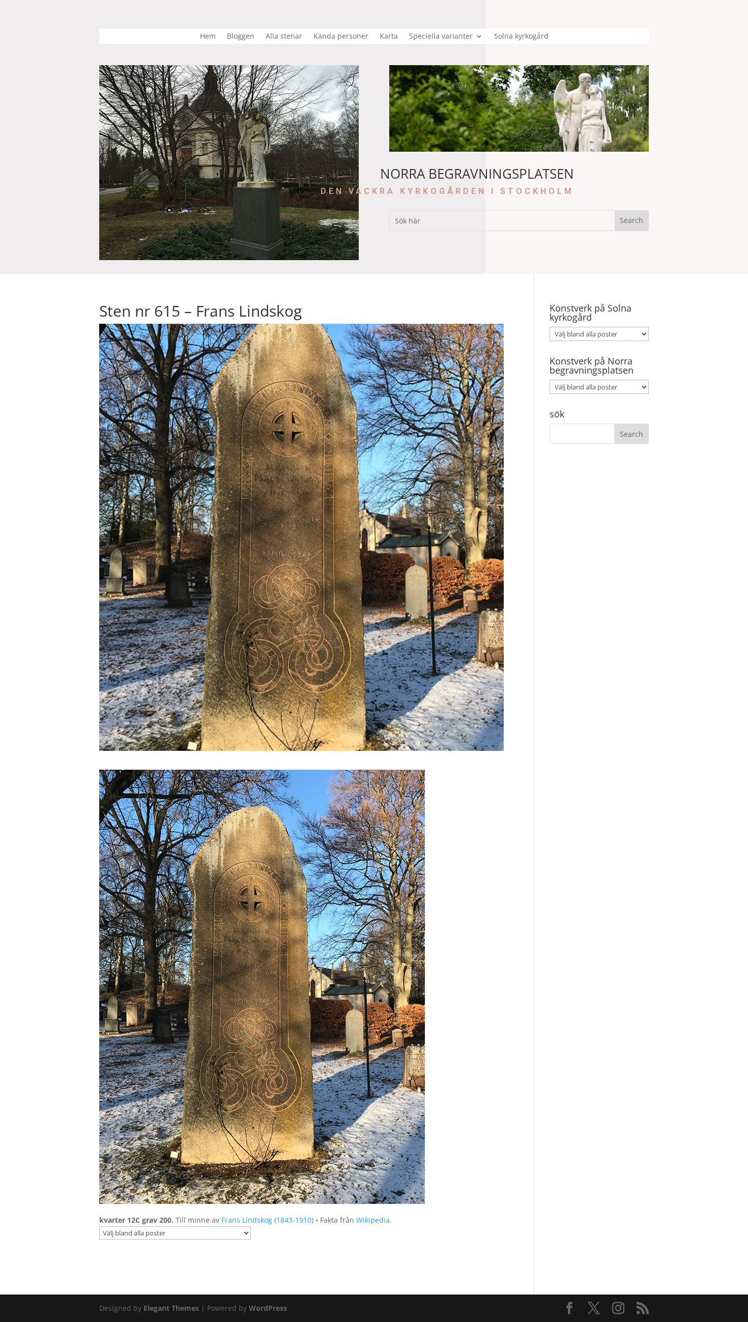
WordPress (268, 1308)
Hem (208, 37)
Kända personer (340, 37)
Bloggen (240, 37)
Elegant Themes (171, 1308)
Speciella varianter (441, 37)
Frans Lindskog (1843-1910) (267, 1220)
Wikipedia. (374, 1220)
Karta (389, 37)
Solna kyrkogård (521, 37)
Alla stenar (284, 37)
